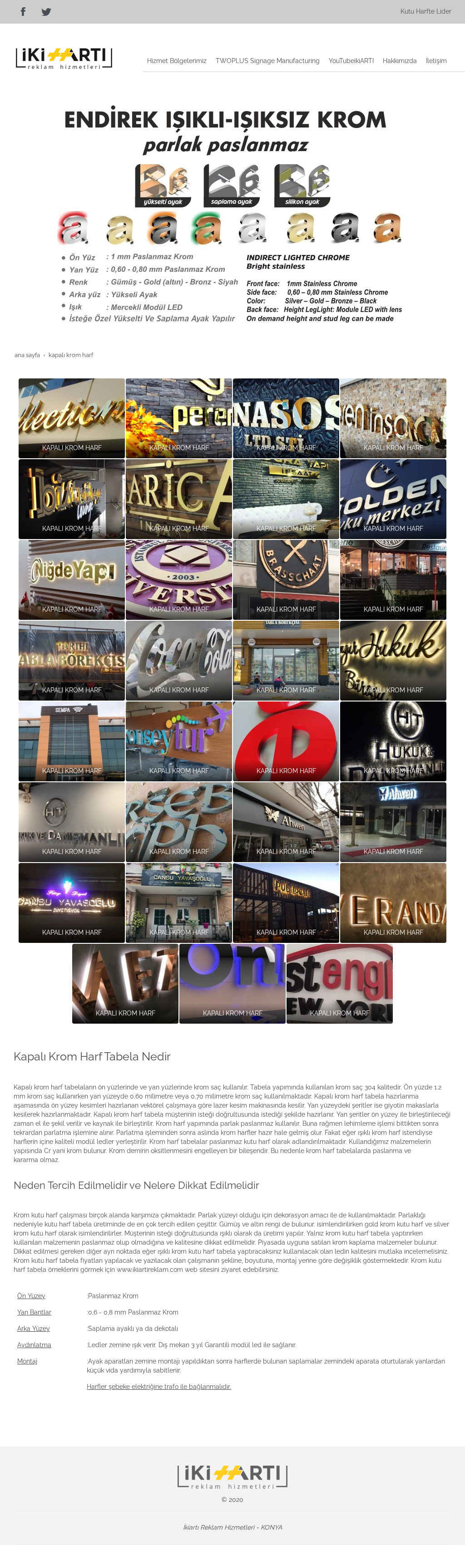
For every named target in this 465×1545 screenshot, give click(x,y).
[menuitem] (177, 61)
